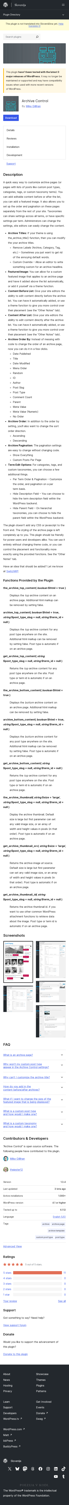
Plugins (40, 1385)
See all (62, 1301)
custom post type (44, 1237)
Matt (7, 1435)
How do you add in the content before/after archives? (21, 1088)
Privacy (7, 1391)
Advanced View (12, 1246)
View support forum (14, 1325)
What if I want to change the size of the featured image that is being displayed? (27, 1100)
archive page (58, 1224)
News (6, 1379)
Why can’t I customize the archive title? (26, 1077)
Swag (41, 1418)
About (6, 1374)
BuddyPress (12, 1446)
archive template (56, 1230)
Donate (42, 1413)
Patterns (41, 1391)
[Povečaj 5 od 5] (61, 1009)
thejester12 (16, 1169)
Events (40, 1407)
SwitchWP (12, 571)
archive (45, 1224)
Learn (6, 1401)
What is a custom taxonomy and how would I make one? (20, 1125)
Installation (13, 146)
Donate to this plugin (15, 1354)
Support (11, 163)
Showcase (42, 1374)
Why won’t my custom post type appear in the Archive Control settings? (26, 1066)
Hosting (7, 1385)
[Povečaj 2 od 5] (28, 990)
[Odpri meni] (64, 5)
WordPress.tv (12, 1418)
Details (11, 130)
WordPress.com (14, 1429)
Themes (41, 1379)
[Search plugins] (37, 37)
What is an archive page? (18, 1055)
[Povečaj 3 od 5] (61, 945)
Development (14, 155)
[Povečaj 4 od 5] (61, 985)
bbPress (9, 1440)
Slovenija (16, 1461)
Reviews (12, 138)
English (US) (59, 1216)
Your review (10, 1301)
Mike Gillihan (33, 106)
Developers (10, 1413)
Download (11, 117)
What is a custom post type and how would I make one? (20, 1113)
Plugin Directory (11, 14)
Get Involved (44, 1401)
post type (60, 1237)
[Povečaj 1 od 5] (28, 945)
